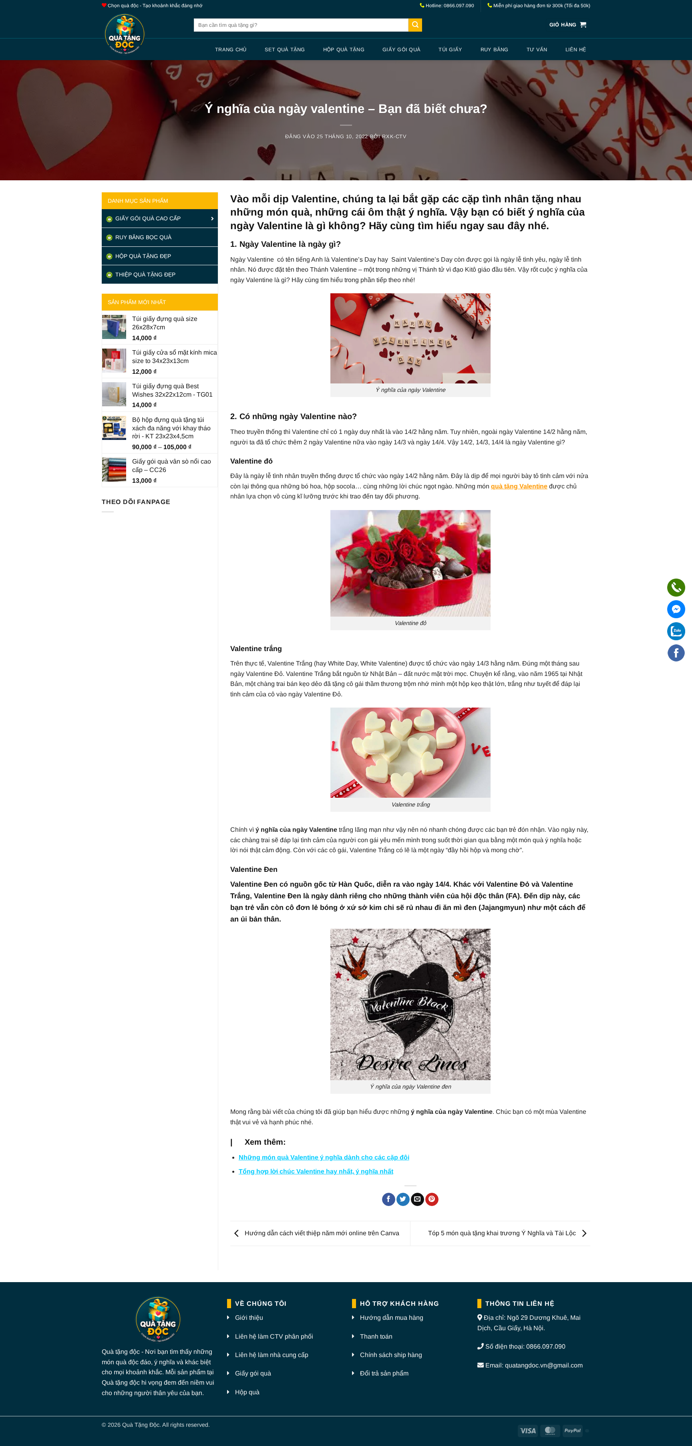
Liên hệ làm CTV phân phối (274, 1336)
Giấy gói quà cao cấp (147, 218)
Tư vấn (537, 49)
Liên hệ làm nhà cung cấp (271, 1354)
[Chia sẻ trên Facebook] (388, 1199)
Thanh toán (376, 1336)
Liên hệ (576, 49)
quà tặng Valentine (519, 486)
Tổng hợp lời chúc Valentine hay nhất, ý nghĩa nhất (316, 1171)
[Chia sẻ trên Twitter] (403, 1199)
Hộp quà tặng (343, 49)
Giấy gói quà (401, 49)
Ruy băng (495, 49)
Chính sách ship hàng (391, 1354)
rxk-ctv (394, 136)
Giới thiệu (249, 1317)
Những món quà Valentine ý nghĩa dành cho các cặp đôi (324, 1157)
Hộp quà (247, 1392)
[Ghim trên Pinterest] (432, 1199)
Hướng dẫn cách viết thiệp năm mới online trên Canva (321, 1233)
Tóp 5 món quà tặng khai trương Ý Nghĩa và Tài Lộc (502, 1233)
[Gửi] (415, 25)
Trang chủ (230, 49)
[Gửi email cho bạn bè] (417, 1199)
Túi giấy (450, 49)
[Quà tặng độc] (142, 35)
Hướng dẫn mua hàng (391, 1317)
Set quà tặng (285, 49)
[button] (568, 25)
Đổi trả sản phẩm (384, 1373)
